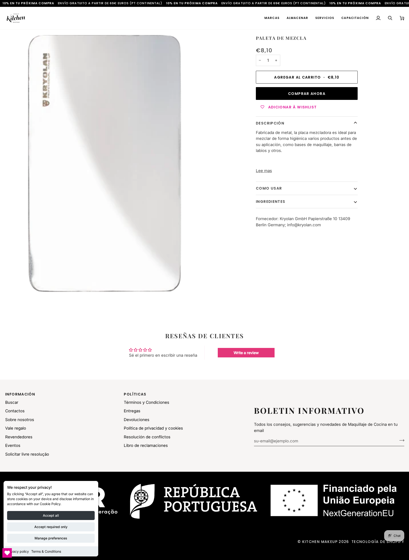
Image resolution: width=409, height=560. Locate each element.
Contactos (15, 411)
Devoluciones (136, 419)
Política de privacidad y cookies (153, 428)
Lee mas (264, 170)
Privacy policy (18, 551)
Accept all (51, 515)
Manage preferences (51, 538)
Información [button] (20, 394)
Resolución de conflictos (147, 437)
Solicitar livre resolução (27, 454)
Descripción (270, 123)
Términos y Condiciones (146, 402)
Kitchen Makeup (320, 541)
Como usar (269, 188)
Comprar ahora (306, 93)
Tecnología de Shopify (377, 541)
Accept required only (50, 527)
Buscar (11, 402)
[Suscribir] (400, 440)
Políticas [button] (135, 394)
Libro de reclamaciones (146, 445)
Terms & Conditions (46, 551)
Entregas (132, 411)
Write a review (246, 352)
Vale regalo (15, 428)
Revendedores (18, 437)
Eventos (12, 445)
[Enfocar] (104, 163)
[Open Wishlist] (7, 553)
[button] (272, 18)
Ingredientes (270, 201)
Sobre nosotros (19, 419)
